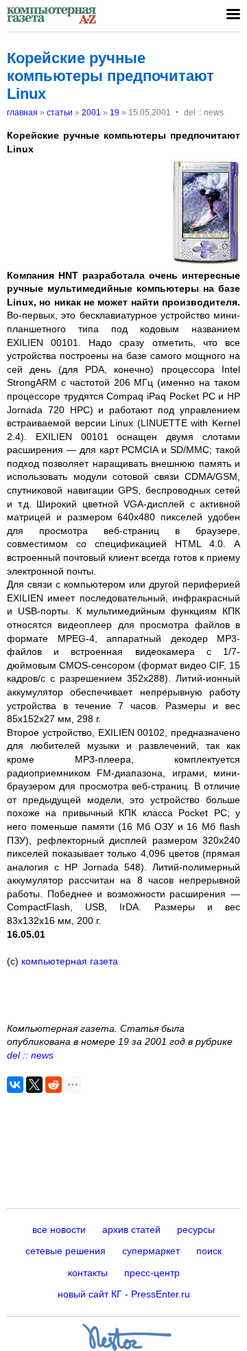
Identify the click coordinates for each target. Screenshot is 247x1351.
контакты (88, 1272)
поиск (209, 1250)
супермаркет (151, 1250)
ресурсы (196, 1229)
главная (22, 112)
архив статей (131, 1229)
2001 (91, 112)
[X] (34, 1084)
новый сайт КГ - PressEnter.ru (124, 1294)
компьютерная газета (68, 961)
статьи (60, 112)
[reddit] (53, 1084)
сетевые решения (65, 1250)
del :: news (30, 1055)
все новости (59, 1229)
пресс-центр (152, 1272)
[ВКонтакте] (15, 1084)
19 (114, 112)
